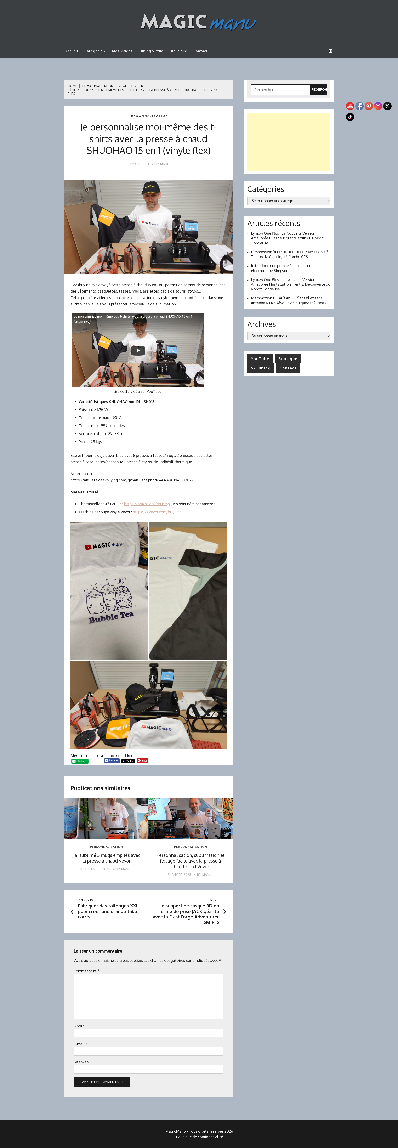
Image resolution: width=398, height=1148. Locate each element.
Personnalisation (148, 115)
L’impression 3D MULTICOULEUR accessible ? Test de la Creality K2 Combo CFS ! (289, 254)
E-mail (80, 1044)
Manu (164, 164)
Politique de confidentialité (199, 1137)
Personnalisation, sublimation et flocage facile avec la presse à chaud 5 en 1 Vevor (191, 860)
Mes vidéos (122, 51)
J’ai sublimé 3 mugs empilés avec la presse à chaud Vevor (106, 858)
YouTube (260, 358)
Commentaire (87, 971)
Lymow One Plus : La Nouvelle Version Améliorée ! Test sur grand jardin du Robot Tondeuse (287, 238)
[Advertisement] (288, 142)
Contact (200, 51)
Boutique (179, 51)
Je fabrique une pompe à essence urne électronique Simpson (283, 268)
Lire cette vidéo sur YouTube (137, 391)
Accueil (71, 51)
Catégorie (94, 51)
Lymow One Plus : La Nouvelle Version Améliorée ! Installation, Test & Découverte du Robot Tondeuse (290, 284)
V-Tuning (261, 368)
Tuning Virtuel (152, 51)
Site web (81, 1062)
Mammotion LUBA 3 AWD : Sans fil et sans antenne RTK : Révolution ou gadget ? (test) (288, 300)
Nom (79, 1026)
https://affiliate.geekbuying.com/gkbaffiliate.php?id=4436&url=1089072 (131, 480)
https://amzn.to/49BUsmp (147, 504)
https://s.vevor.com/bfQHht (157, 512)
